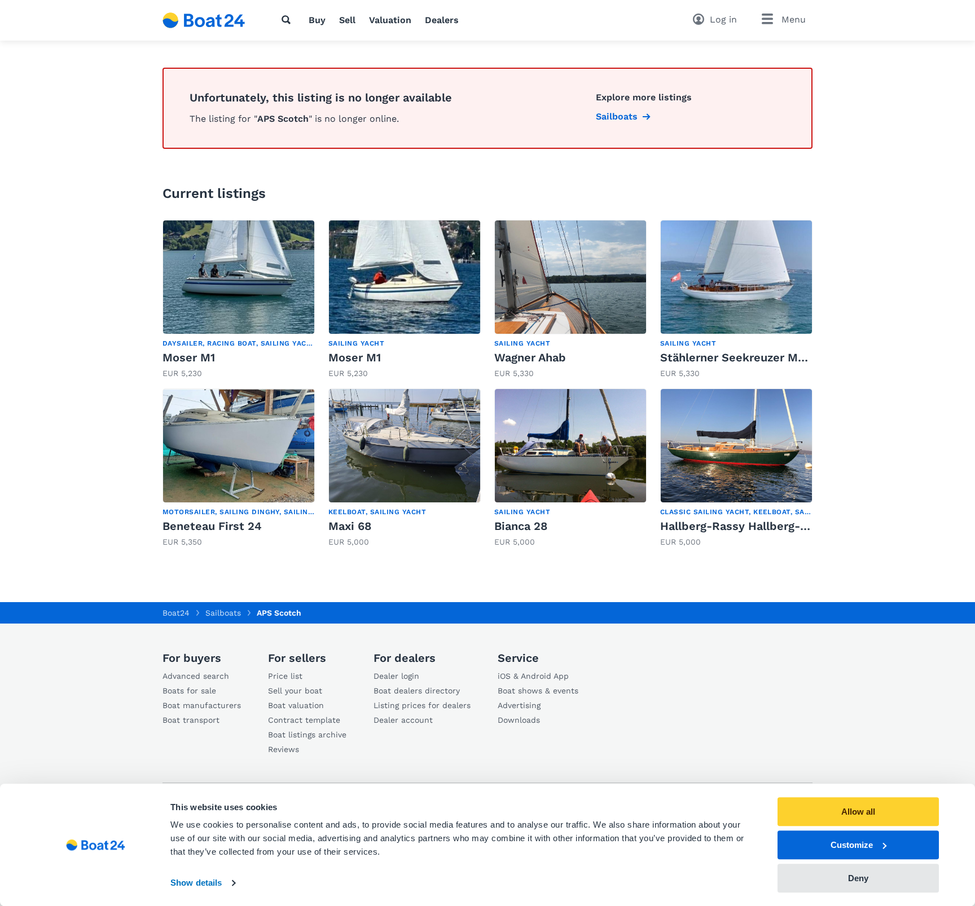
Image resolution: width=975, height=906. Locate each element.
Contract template (304, 719)
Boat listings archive (307, 734)
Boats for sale (189, 690)
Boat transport (190, 719)
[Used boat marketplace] (203, 20)
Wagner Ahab (530, 357)
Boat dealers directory (417, 690)
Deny (858, 878)
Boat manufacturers (201, 705)
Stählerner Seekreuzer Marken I (748, 357)
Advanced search (195, 675)
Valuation (390, 20)
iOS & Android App (533, 675)
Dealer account (403, 719)
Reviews (283, 749)
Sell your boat (295, 690)
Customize (852, 845)
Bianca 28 (520, 526)
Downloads (519, 719)
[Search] (288, 19)
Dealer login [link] (396, 675)
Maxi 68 (349, 526)
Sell (347, 20)
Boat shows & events (538, 690)
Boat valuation (296, 705)
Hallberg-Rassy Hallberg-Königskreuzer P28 (781, 526)
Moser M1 (188, 357)
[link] (238, 299)
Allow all (858, 811)
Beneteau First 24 (212, 526)
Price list (285, 675)
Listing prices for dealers (422, 705)
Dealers (442, 20)
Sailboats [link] (617, 116)
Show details (196, 883)
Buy (317, 20)
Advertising (519, 705)
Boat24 (176, 612)
